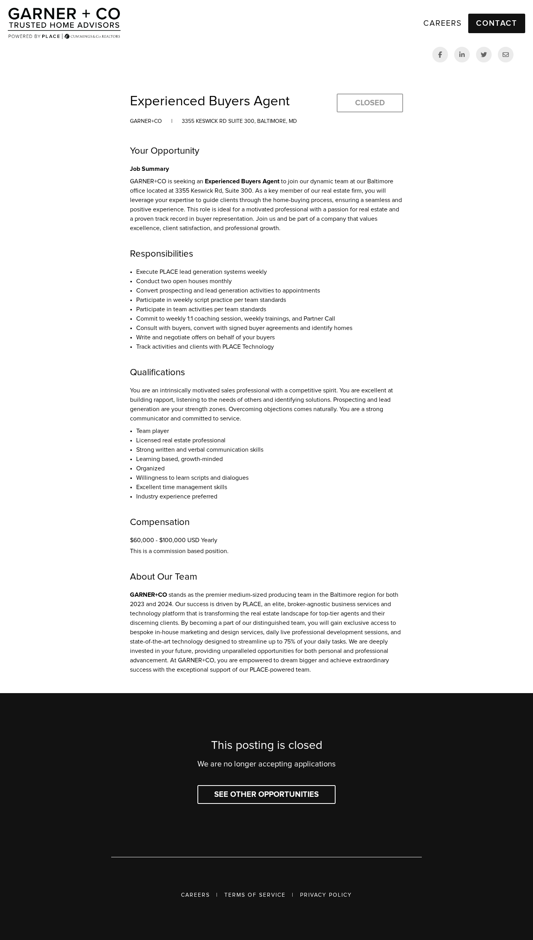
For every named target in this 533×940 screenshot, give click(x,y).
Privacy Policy (326, 895)
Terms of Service (255, 895)
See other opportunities (266, 794)
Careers (195, 895)
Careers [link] (442, 23)
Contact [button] (496, 23)
